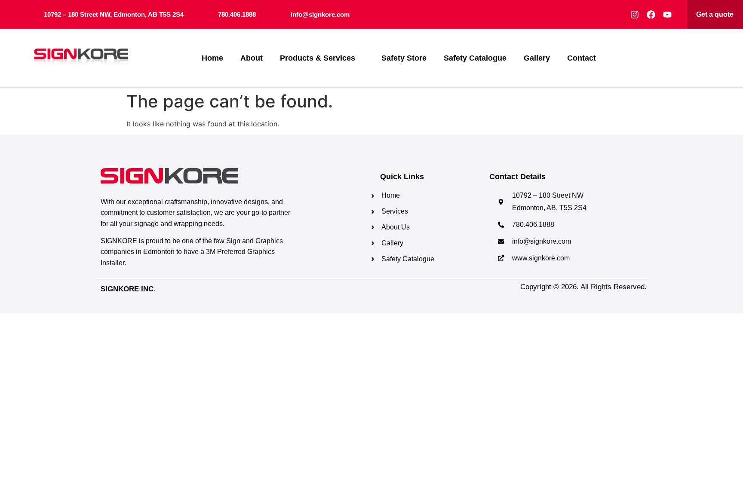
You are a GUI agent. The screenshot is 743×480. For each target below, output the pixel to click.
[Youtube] (667, 14)
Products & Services (317, 58)
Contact (581, 58)
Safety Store (404, 58)
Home (212, 58)
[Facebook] (651, 14)
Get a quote (715, 14)
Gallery (537, 58)
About (251, 58)
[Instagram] (635, 14)
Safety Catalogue (475, 58)
